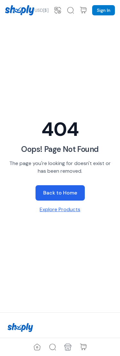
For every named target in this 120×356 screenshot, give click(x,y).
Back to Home (60, 192)
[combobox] (42, 10)
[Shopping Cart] (83, 347)
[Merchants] (68, 347)
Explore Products (60, 209)
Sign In (103, 10)
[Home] (37, 347)
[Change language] (57, 10)
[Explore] (52, 347)
